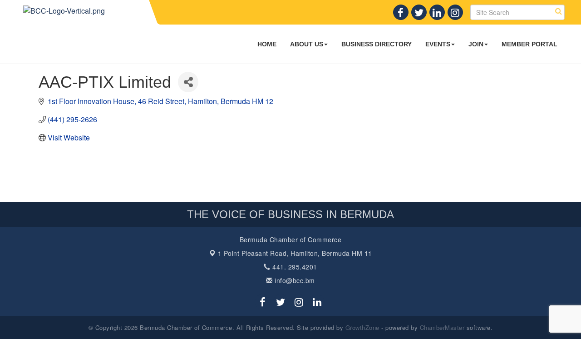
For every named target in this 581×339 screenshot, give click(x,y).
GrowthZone (362, 327)
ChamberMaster (442, 327)
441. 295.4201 (294, 266)
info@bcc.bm (294, 280)
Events (437, 44)
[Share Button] (188, 82)
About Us (306, 44)
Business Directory (376, 44)
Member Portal (529, 44)
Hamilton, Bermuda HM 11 (295, 253)
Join (475, 44)
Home (266, 44)
